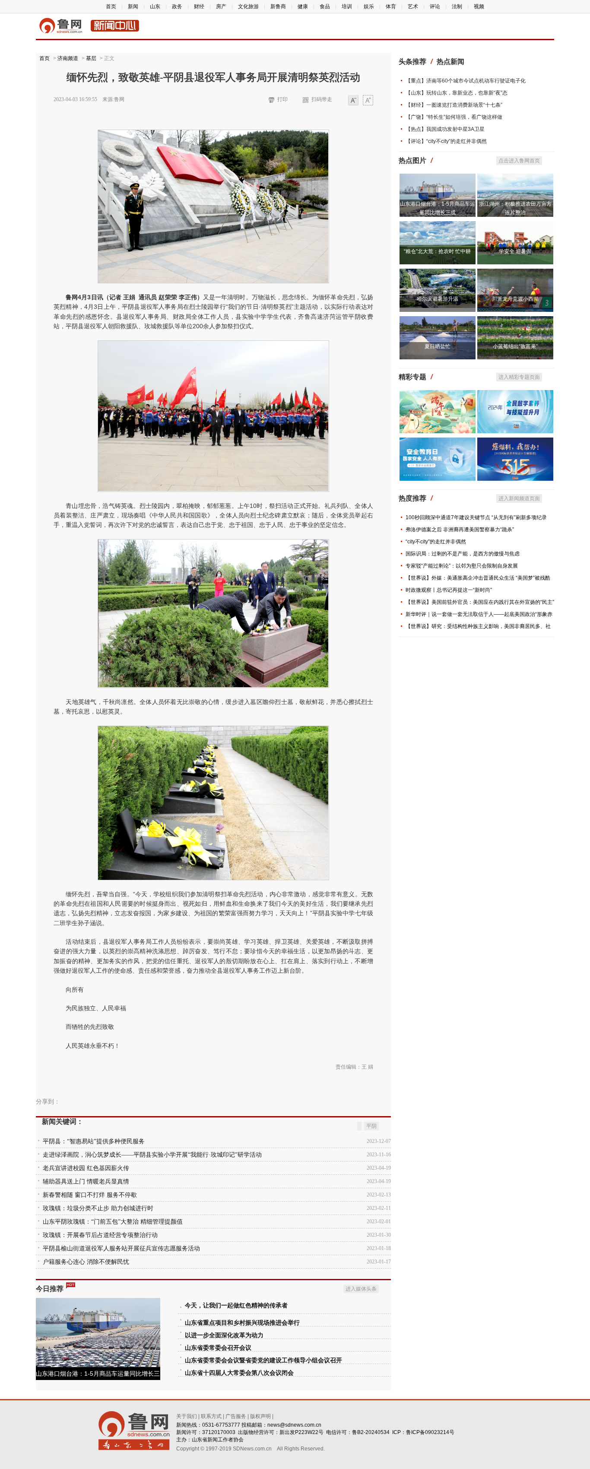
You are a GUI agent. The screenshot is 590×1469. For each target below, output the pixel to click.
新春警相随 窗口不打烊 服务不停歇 (90, 1195)
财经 (199, 6)
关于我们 (186, 1416)
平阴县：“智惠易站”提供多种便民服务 (94, 1141)
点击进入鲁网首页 (519, 161)
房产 (221, 6)
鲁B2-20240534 (371, 1432)
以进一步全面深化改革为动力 (224, 1335)
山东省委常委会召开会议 (218, 1348)
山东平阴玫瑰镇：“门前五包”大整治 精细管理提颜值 (113, 1221)
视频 (479, 6)
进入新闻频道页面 (519, 498)
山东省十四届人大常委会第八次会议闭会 (239, 1373)
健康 (303, 6)
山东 (155, 6)
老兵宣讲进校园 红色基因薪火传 (86, 1168)
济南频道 (67, 58)
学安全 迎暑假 (515, 251)
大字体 (368, 100)
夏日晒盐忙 (437, 346)
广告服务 (235, 1416)
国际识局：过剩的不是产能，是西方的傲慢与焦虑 (463, 554)
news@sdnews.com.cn (294, 1425)
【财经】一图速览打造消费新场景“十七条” (454, 105)
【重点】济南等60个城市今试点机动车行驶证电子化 (466, 81)
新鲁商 (278, 6)
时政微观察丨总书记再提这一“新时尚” (449, 590)
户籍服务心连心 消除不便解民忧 (86, 1262)
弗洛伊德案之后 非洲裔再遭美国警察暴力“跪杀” (460, 530)
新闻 (133, 6)
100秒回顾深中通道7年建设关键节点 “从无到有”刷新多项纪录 (476, 517)
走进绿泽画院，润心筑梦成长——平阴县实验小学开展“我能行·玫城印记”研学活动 (152, 1155)
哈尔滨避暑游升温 (437, 299)
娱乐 (369, 6)
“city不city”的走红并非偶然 (436, 542)
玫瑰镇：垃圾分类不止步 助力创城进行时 (98, 1208)
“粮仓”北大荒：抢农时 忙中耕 (437, 251)
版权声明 (260, 1416)
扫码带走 (321, 99)
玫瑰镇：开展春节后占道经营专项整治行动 (100, 1235)
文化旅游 (248, 6)
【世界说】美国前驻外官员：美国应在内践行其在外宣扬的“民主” (480, 602)
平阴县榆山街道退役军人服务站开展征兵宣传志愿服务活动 (121, 1248)
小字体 (353, 100)
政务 (177, 6)
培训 (347, 6)
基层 (91, 58)
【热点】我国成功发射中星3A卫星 (445, 129)
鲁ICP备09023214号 (430, 1432)
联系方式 (211, 1416)
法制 (457, 6)
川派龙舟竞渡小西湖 (515, 299)
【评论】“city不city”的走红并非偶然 (446, 141)
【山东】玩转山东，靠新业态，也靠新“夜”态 (457, 93)
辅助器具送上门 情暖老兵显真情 (86, 1181)
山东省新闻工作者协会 (218, 1440)
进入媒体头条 (361, 1289)
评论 (435, 6)
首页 (111, 6)
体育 (391, 6)
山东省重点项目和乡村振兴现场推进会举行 (242, 1323)
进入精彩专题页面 (519, 377)
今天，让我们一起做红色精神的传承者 (236, 1305)
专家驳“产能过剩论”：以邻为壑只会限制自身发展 (462, 566)
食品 (325, 6)
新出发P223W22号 (301, 1432)
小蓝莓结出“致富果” (515, 346)
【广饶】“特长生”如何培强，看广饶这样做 (454, 117)
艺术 (413, 6)
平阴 (371, 1126)
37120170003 (218, 1432)
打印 (282, 99)
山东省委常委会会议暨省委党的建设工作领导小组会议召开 (263, 1360)
